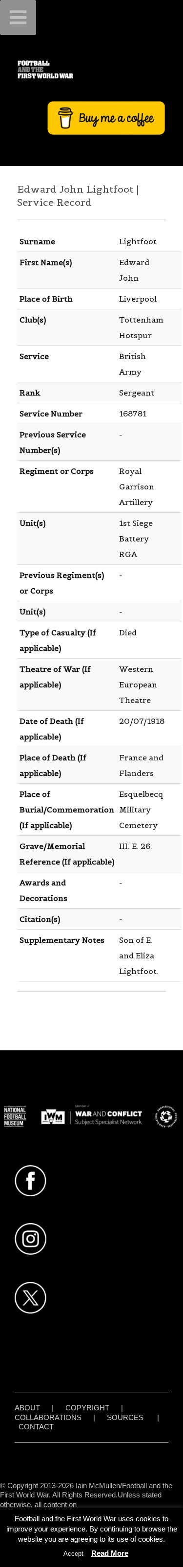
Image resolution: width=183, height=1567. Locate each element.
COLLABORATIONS (48, 1417)
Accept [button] (73, 1553)
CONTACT (36, 1427)
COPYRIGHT (87, 1408)
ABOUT (27, 1408)
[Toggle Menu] (18, 17)
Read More (109, 1553)
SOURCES (125, 1417)
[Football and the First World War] (91, 69)
